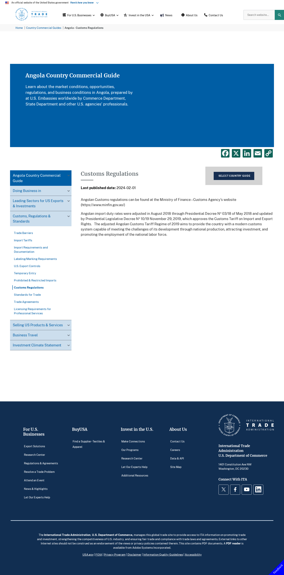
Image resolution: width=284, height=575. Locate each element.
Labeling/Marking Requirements (35, 259)
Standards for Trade (27, 294)
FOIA (98, 554)
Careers (175, 449)
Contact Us (177, 441)
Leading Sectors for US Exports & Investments (38, 203)
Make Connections (133, 441)
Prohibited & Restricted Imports (35, 280)
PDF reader (233, 543)
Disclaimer (134, 554)
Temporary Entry (25, 273)
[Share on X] (236, 153)
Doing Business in (27, 191)
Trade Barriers (23, 233)
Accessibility (193, 554)
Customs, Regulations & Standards (32, 219)
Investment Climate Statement (37, 345)
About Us (178, 429)
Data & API (177, 458)
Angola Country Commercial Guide (37, 178)
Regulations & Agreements (41, 463)
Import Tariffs (23, 240)
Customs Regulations (29, 287)
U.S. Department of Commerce (112, 534)
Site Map (175, 466)
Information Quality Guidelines (163, 554)
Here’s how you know (82, 2)
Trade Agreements (26, 301)
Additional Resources (134, 475)
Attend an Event (34, 480)
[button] (78, 15)
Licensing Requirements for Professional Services (32, 311)
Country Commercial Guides (43, 27)
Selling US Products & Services (38, 325)
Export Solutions (34, 446)
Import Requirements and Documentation (31, 249)
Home (19, 27)
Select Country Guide (234, 175)
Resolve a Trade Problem (39, 471)
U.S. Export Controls (27, 266)
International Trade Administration (67, 534)
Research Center (34, 454)
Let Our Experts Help (37, 497)
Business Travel (25, 335)
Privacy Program (115, 554)
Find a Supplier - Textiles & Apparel (88, 444)
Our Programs (130, 449)
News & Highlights (36, 488)
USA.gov (88, 554)
